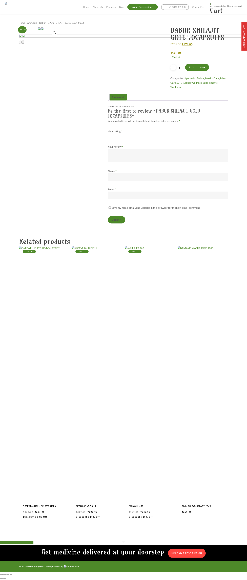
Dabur (42, 23)
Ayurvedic (32, 23)
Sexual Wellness (192, 82)
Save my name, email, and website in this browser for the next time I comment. (156, 207)
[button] (54, 32)
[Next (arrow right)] (4, 578)
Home (22, 23)
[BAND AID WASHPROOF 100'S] (203, 372)
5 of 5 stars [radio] (128, 136)
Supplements (210, 82)
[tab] (118, 97)
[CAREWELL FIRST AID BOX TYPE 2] (44, 372)
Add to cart (197, 67)
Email (112, 189)
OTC (179, 82)
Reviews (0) (118, 97)
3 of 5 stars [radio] (119, 136)
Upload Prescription (187, 553)
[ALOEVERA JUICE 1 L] (97, 372)
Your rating (115, 131)
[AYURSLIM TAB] (150, 372)
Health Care (212, 78)
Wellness (175, 87)
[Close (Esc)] (11, 574)
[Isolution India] (71, 566)
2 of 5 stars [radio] (114, 136)
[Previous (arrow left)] (1, 578)
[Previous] (20, 42)
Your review (115, 146)
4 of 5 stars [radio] (123, 136)
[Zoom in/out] (1, 574)
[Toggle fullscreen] (4, 574)
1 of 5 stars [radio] (110, 136)
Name (112, 171)
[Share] (7, 574)
